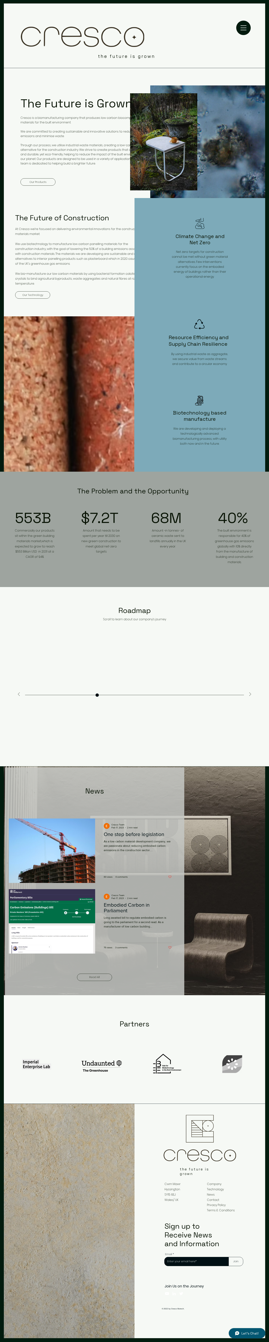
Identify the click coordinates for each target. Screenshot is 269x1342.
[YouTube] (167, 1293)
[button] (243, 28)
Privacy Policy (216, 1205)
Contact (213, 1200)
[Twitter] (181, 1293)
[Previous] (19, 694)
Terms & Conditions (221, 1210)
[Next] (250, 694)
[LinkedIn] (174, 1293)
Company (214, 1184)
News (211, 1195)
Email (168, 1254)
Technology (215, 1189)
